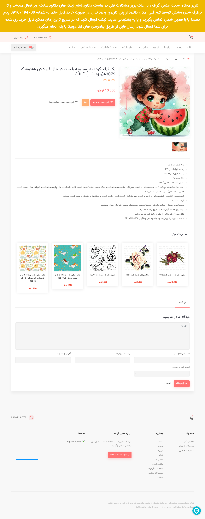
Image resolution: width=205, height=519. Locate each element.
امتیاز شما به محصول (180, 367)
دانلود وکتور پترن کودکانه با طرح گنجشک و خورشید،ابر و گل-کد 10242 (32, 278)
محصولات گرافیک (109, 47)
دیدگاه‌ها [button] (182, 302)
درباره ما (167, 47)
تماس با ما (143, 47)
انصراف (168, 383)
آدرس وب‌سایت (64, 353)
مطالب (72, 47)
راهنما (179, 47)
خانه (189, 47)
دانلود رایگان (127, 47)
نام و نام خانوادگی (182, 353)
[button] (23, 47)
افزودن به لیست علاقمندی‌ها (62, 102)
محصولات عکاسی (88, 47)
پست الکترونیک (123, 353)
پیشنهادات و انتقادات (119, 455)
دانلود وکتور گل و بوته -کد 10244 (102, 275)
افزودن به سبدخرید (101, 102)
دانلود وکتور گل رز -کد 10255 (137, 275)
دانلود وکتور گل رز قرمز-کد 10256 (172, 275)
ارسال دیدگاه (181, 383)
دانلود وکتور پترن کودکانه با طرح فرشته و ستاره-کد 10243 (67, 277)
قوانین (156, 47)
